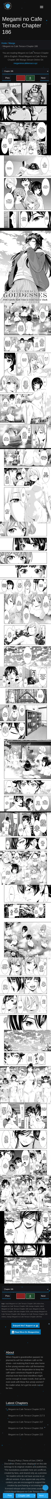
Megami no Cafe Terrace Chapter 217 (25, 1422)
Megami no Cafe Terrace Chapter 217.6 (26, 1409)
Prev (7, 78)
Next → (42, 1495)
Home (4, 43)
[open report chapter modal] (20, 78)
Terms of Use (29, 1460)
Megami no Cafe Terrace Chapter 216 (25, 1428)
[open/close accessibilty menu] (45, 1488)
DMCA (40, 1460)
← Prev (8, 1495)
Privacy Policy (14, 1460)
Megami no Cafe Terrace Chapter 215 (25, 1434)
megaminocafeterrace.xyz (25, 63)
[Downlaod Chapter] (30, 78)
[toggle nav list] (41, 7)
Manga (12, 43)
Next (43, 78)
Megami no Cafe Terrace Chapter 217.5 (26, 1416)
